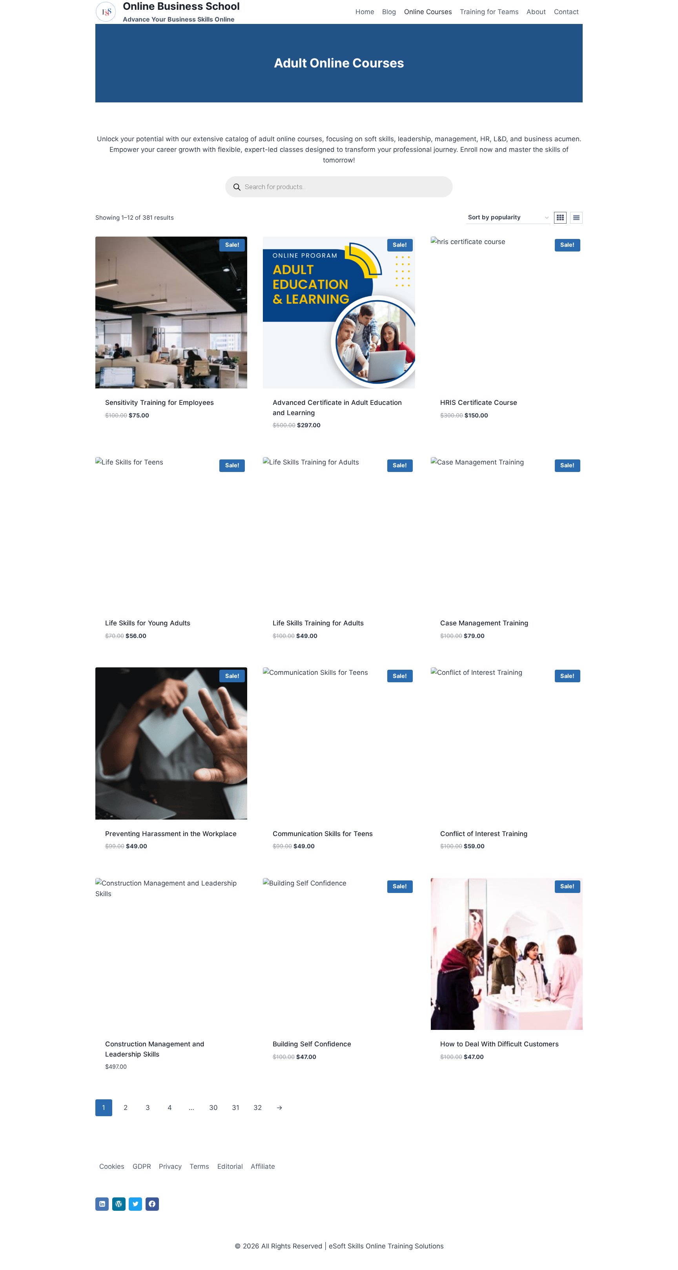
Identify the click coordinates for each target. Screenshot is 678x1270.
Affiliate (263, 1166)
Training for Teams (489, 12)
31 (235, 1107)
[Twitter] (135, 1204)
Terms (199, 1166)
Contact (566, 12)
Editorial (230, 1166)
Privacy (170, 1166)
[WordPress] (119, 1204)
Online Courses (428, 12)
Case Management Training (484, 623)
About (536, 12)
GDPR (142, 1166)
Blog (389, 12)
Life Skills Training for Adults (318, 623)
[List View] (576, 218)
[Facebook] (152, 1204)
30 (213, 1107)
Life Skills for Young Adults (147, 623)
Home (364, 12)
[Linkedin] (102, 1204)
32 (257, 1107)
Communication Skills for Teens (323, 834)
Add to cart (125, 438)
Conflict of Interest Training (484, 834)
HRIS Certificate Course (478, 402)
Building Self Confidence (312, 1044)
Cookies (111, 1166)
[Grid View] (560, 218)
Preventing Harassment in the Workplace (171, 834)
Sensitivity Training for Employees (159, 402)
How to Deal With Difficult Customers (499, 1044)
